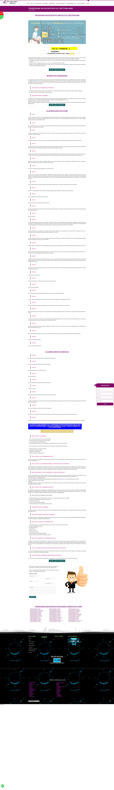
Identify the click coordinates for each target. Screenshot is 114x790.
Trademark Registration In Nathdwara (55, 615)
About (31, 3)
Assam (30, 683)
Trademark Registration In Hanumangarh (75, 614)
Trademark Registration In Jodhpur (54, 608)
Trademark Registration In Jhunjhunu (36, 616)
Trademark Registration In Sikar (74, 613)
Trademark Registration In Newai (74, 619)
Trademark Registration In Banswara (74, 616)
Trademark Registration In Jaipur (35, 608)
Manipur (58, 690)
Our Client (31, 647)
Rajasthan (31, 693)
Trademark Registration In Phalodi (35, 621)
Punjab (58, 692)
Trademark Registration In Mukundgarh (55, 617)
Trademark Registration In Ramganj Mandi (56, 620)
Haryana (31, 686)
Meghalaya (31, 690)
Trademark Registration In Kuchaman (55, 618)
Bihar (58, 683)
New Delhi (59, 691)
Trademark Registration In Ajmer (35, 609)
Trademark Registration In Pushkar (74, 611)
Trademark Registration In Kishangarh (75, 610)
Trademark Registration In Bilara (74, 618)
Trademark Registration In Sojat (74, 617)
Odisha (30, 692)
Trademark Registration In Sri (34, 617)
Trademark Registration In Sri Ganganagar (75, 620)
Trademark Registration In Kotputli (35, 619)
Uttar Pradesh (32, 696)
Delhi (58, 684)
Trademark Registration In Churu (54, 616)
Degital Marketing (32, 650)
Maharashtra (59, 689)
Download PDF (61, 69)
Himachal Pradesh (60, 686)
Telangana (59, 694)
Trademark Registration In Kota (74, 608)
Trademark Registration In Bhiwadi (35, 612)
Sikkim (58, 693)
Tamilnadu (31, 694)
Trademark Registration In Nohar (54, 619)
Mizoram (31, 691)
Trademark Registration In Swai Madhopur (37, 610)
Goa (30, 685)
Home (28, 3)
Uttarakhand (59, 695)
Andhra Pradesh (32, 682)
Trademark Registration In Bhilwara (35, 614)
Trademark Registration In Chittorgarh (36, 611)
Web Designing (52, 3)
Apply (53, 69)
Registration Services (60, 3)
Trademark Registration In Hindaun (35, 613)
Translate (84, 702)
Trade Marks (45, 3)
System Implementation (71, 3)
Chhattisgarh (31, 684)
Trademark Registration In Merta (35, 618)
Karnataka (31, 688)
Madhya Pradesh (32, 689)
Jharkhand (59, 687)
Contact (88, 3)
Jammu (30, 687)
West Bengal (59, 696)
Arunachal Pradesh (60, 682)
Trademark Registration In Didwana (74, 621)
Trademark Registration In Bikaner (74, 609)
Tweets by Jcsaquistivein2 (59, 638)
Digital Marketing (81, 3)
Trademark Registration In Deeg (54, 613)
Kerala (58, 688)
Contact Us (2, 704)
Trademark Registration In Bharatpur (55, 611)
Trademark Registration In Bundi (74, 612)
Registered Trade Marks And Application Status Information (57, 431)
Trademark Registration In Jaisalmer (55, 612)
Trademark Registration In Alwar (54, 610)
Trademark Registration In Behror (54, 614)
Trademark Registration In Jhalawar (55, 621)
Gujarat (58, 685)
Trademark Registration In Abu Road (74, 615)
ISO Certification (37, 3)
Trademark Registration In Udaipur (54, 609)
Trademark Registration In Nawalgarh (36, 615)
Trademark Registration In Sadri (35, 620)
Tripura (30, 695)
